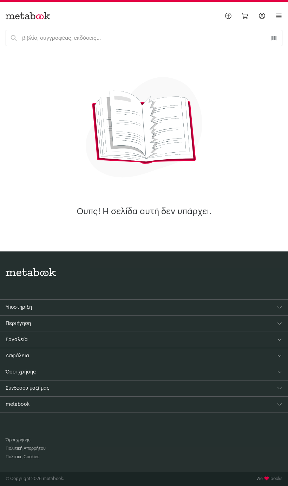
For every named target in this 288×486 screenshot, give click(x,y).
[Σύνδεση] (262, 15)
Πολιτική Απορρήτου (26, 448)
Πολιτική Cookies (22, 457)
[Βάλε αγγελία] (228, 15)
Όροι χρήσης (18, 440)
